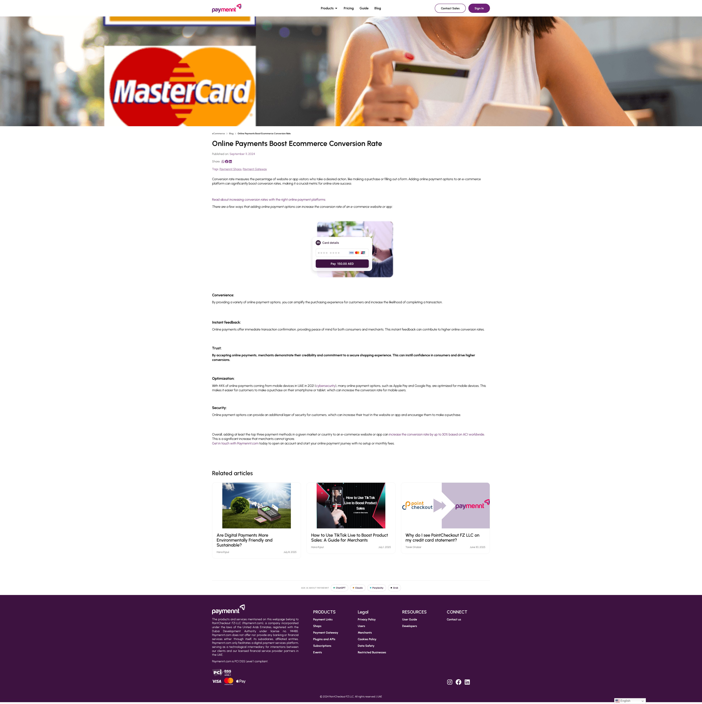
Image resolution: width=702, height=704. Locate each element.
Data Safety (366, 645)
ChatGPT (341, 587)
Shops (317, 626)
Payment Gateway (255, 169)
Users (361, 626)
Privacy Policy (367, 619)
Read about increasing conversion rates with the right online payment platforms (268, 200)
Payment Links (323, 619)
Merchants (365, 632)
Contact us (454, 619)
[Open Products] (336, 8)
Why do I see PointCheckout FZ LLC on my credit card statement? (442, 537)
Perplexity (377, 587)
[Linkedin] (467, 682)
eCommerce (218, 133)
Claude (359, 587)
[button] (223, 161)
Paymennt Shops (230, 169)
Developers (409, 626)
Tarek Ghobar (413, 547)
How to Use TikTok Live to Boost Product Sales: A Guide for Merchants (349, 537)
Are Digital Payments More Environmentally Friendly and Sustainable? (245, 540)
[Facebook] (458, 682)
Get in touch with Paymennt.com (235, 443)
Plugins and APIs (324, 639)
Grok (395, 587)
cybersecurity (325, 386)
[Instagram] (450, 682)
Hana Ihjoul (223, 552)
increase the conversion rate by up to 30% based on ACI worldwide (436, 434)
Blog (231, 133)
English (625, 700)
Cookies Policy (367, 639)
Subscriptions (322, 645)
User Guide (409, 619)
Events (317, 652)
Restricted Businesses (372, 652)
